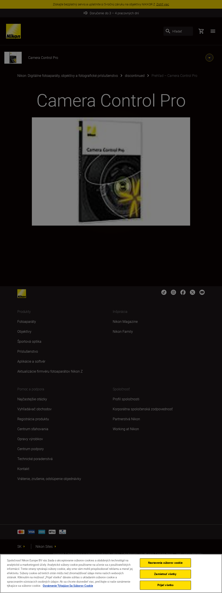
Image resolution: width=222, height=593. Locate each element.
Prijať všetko (165, 585)
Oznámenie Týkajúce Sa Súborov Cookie (68, 586)
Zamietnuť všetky (165, 574)
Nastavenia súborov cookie (165, 563)
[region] (111, 573)
